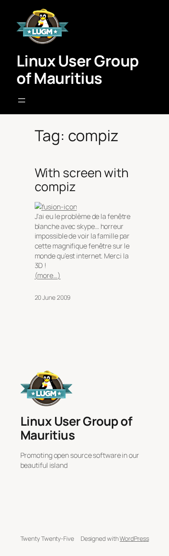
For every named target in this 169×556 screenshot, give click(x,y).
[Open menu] (21, 100)
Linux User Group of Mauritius (77, 69)
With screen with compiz (82, 179)
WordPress (134, 538)
